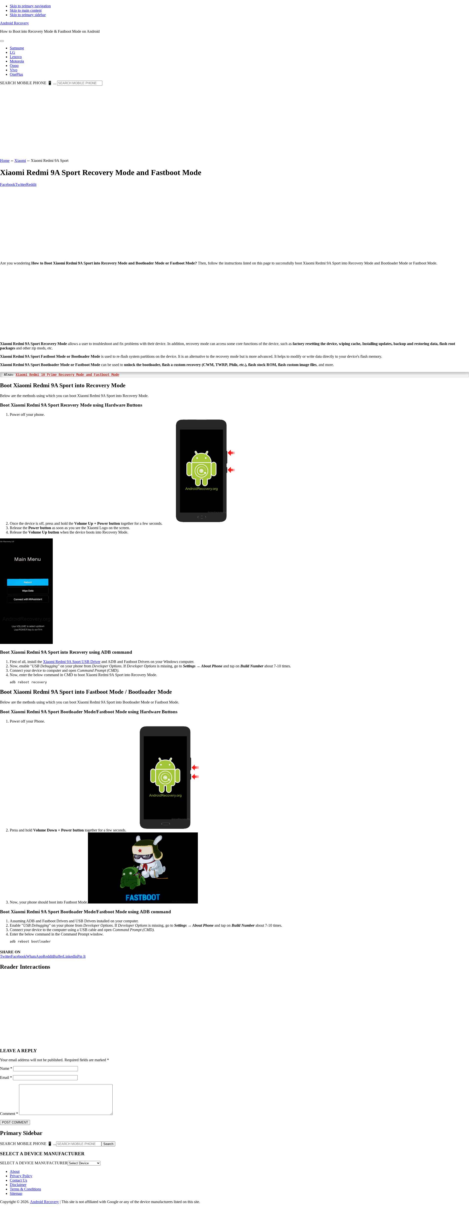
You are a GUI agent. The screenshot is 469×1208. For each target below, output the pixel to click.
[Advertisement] (234, 122)
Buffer (58, 956)
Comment (9, 1114)
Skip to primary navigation (30, 6)
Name (6, 1068)
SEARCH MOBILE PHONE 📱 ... (28, 83)
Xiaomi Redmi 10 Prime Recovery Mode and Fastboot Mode (67, 375)
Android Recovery (14, 23)
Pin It (81, 956)
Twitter (5, 956)
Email (6, 1077)
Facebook (18, 956)
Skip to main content (26, 10)
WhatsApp (34, 956)
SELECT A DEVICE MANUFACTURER (34, 1163)
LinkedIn (70, 956)
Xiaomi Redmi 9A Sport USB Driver (71, 662)
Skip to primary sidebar (28, 15)
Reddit (48, 956)
